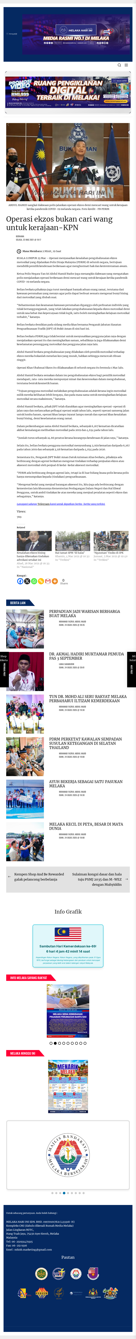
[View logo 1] (52, 1193)
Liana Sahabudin (66, 664)
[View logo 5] (68, 1193)
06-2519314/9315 (22, 1241)
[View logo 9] (84, 1193)
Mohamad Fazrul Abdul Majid (72, 621)
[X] (27, 581)
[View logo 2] (56, 1193)
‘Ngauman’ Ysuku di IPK (108, 552)
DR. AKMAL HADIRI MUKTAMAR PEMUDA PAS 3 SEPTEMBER (86, 656)
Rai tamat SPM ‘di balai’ (70, 552)
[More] (55, 581)
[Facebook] (20, 581)
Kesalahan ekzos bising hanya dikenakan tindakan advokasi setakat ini (33, 556)
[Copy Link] (41, 581)
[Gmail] (48, 581)
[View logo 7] (76, 1193)
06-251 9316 (19, 1245)
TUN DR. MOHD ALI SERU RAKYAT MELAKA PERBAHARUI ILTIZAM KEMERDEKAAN (88, 698)
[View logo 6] (72, 1193)
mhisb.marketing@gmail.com (33, 1249)
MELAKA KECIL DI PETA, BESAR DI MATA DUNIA (86, 826)
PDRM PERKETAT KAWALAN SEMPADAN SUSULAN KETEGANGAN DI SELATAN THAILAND (85, 743)
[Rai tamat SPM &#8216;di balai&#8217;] (72, 541)
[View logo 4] (64, 1193)
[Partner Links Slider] (68, 1155)
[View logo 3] (60, 1193)
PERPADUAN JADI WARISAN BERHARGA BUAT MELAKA (84, 613)
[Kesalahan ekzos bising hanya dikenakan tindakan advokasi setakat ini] (34, 541)
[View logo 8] (80, 1193)
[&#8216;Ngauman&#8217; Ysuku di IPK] (111, 541)
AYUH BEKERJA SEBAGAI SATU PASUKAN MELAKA (86, 784)
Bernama (20, 236)
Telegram (44, 504)
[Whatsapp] (34, 581)
